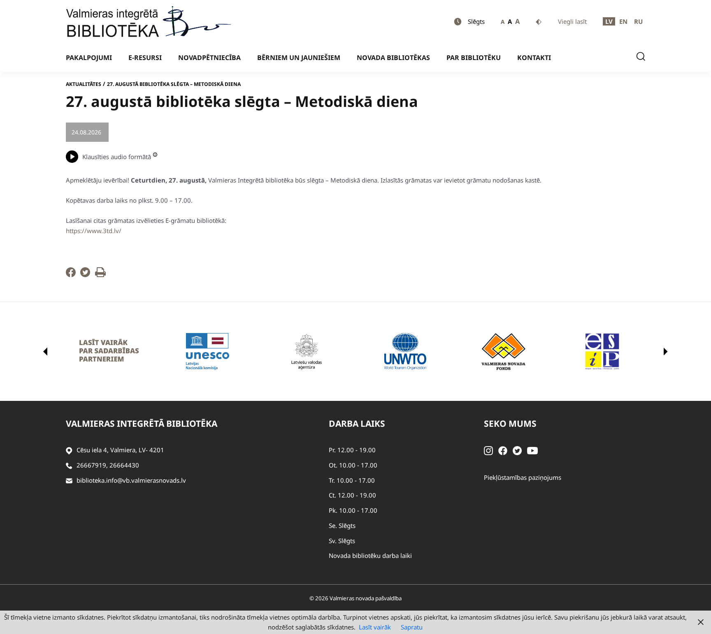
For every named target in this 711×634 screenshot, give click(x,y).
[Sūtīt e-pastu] (69, 480)
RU (638, 21)
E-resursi (145, 57)
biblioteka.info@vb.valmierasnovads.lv (131, 480)
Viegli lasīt (572, 21)
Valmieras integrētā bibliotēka (141, 423)
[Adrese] (69, 450)
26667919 (91, 465)
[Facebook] (71, 275)
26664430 (124, 465)
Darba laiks (357, 423)
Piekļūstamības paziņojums (522, 477)
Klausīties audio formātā (116, 157)
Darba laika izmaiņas (145, 132)
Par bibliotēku (473, 57)
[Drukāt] (100, 275)
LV (609, 21)
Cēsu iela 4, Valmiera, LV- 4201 (120, 450)
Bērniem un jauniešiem (298, 57)
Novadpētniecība (209, 57)
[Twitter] (85, 275)
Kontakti (534, 57)
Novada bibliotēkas (393, 57)
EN (623, 21)
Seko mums (510, 423)
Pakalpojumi (89, 57)
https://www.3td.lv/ (93, 231)
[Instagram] (488, 450)
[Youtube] (532, 450)
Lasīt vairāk (375, 627)
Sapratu (412, 627)
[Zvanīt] (69, 465)
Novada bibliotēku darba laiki (370, 555)
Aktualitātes (83, 84)
